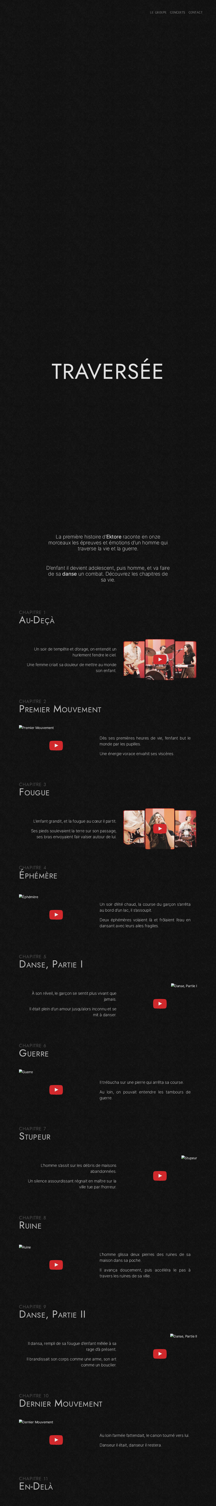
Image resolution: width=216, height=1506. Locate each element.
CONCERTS (177, 12)
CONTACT (195, 12)
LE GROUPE (158, 12)
